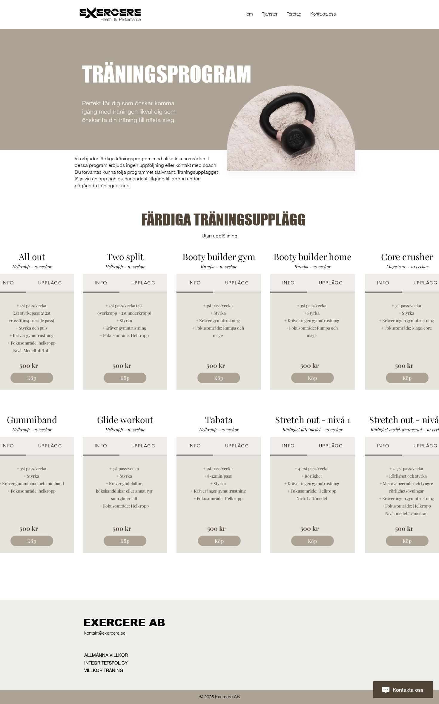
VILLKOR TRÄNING (103, 670)
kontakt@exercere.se (104, 633)
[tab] (50, 283)
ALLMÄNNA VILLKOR (106, 655)
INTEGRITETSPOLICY (106, 663)
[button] (269, 14)
